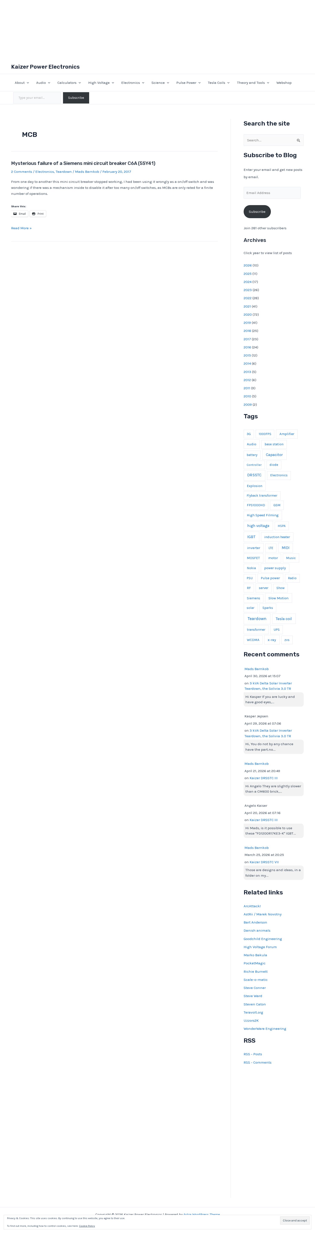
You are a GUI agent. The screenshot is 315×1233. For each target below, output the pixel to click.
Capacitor (274, 454)
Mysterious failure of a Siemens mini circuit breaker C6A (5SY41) (83, 163)
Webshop (284, 82)
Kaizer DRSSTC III (264, 778)
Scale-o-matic (256, 979)
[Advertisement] (157, 30)
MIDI (286, 548)
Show (280, 588)
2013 (247, 372)
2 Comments (21, 171)
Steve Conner (255, 988)
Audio (41, 82)
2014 (247, 363)
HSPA (282, 526)
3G (249, 434)
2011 (247, 388)
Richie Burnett (256, 971)
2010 (247, 396)
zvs (287, 640)
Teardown (64, 171)
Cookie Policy (87, 1225)
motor (273, 558)
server (263, 588)
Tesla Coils (216, 82)
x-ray (272, 640)
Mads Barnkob (256, 669)
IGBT (251, 536)
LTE (270, 548)
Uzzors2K (251, 1020)
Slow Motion (278, 598)
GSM (276, 505)
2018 (247, 331)
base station (274, 444)
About (20, 82)
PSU (250, 578)
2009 (248, 404)
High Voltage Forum (260, 947)
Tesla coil (284, 618)
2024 (248, 282)
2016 (247, 347)
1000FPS (265, 434)
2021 (247, 306)
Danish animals (257, 930)
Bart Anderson (255, 922)
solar (250, 608)
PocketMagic (255, 963)
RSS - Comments (258, 1062)
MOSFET (253, 558)
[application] (27, 82)
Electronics (130, 82)
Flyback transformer (262, 495)
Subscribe (76, 98)
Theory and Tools (251, 82)
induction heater (277, 537)
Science (158, 82)
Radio (292, 578)
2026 (248, 265)
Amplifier (286, 434)
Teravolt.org (253, 1012)
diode (274, 465)
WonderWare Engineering (265, 1028)
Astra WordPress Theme (201, 1214)
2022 (248, 298)
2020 (248, 314)
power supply (275, 568)
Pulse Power (186, 82)
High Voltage (99, 82)
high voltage (258, 526)
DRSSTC (254, 475)
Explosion (254, 486)
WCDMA (253, 640)
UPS (277, 630)
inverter (253, 548)
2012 (247, 380)
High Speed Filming (263, 515)
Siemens (253, 598)
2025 (248, 273)
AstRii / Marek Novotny (263, 914)
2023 (248, 290)
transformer (256, 630)
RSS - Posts (253, 1054)
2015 (247, 355)
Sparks (267, 608)
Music (291, 558)
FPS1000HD (256, 505)
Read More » (21, 228)
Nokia (251, 568)
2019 (247, 322)
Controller (254, 465)
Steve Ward (253, 996)
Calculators (66, 82)
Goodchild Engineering (263, 939)
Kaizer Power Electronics (45, 67)
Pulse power (270, 578)
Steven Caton (255, 1004)
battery (252, 455)
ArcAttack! (252, 906)
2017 (247, 339)
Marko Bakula (255, 955)
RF (249, 588)
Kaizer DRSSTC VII (264, 862)
